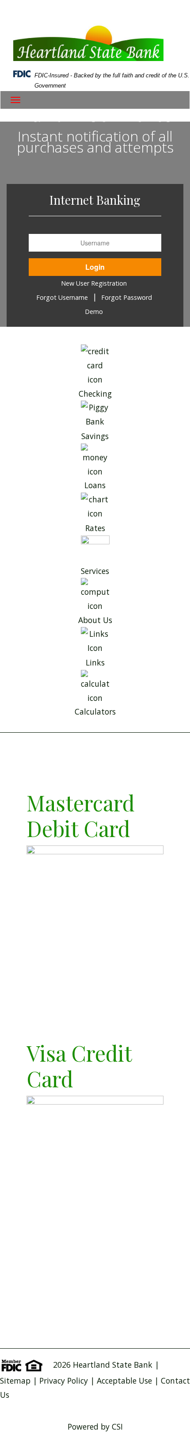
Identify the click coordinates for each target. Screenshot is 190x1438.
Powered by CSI (95, 1426)
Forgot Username (62, 297)
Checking (95, 393)
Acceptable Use (125, 1380)
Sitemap (15, 1380)
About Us (95, 620)
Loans (95, 485)
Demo (94, 311)
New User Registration (94, 283)
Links (95, 662)
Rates (95, 528)
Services (95, 571)
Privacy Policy (63, 1380)
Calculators (95, 711)
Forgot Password (126, 297)
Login (95, 267)
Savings (95, 436)
